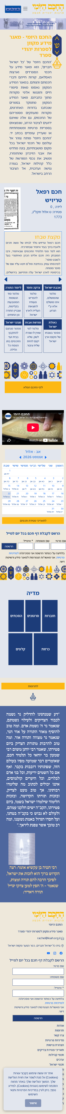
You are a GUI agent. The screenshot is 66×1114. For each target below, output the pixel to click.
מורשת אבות (33, 322)
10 (51, 487)
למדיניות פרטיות (54, 1003)
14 (15, 487)
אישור (33, 1103)
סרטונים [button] (33, 615)
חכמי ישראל (56, 1064)
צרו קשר (59, 1035)
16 (59, 495)
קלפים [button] (20, 649)
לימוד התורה (13, 288)
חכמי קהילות (56, 1055)
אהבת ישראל (53, 288)
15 (6, 487)
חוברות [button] (50, 615)
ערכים (60, 1060)
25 (41, 503)
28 (15, 503)
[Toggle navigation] (25, 8)
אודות (60, 1026)
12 (33, 487)
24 (50, 503)
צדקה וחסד (33, 288)
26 (32, 503)
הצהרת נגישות (55, 1045)
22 (6, 495)
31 (50, 510)
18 (41, 495)
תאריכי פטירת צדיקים (50, 1050)
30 (59, 510)
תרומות (59, 1030)
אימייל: (28, 541)
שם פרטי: (60, 541)
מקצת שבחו (47, 236)
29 (6, 503)
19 (33, 495)
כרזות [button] (45, 649)
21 (15, 495)
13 (25, 487)
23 (59, 503)
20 (24, 495)
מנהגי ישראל (13, 322)
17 (50, 495)
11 (42, 487)
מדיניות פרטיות (54, 1040)
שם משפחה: (42, 541)
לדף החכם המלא (33, 387)
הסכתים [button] (16, 615)
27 (24, 503)
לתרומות (33, 686)
